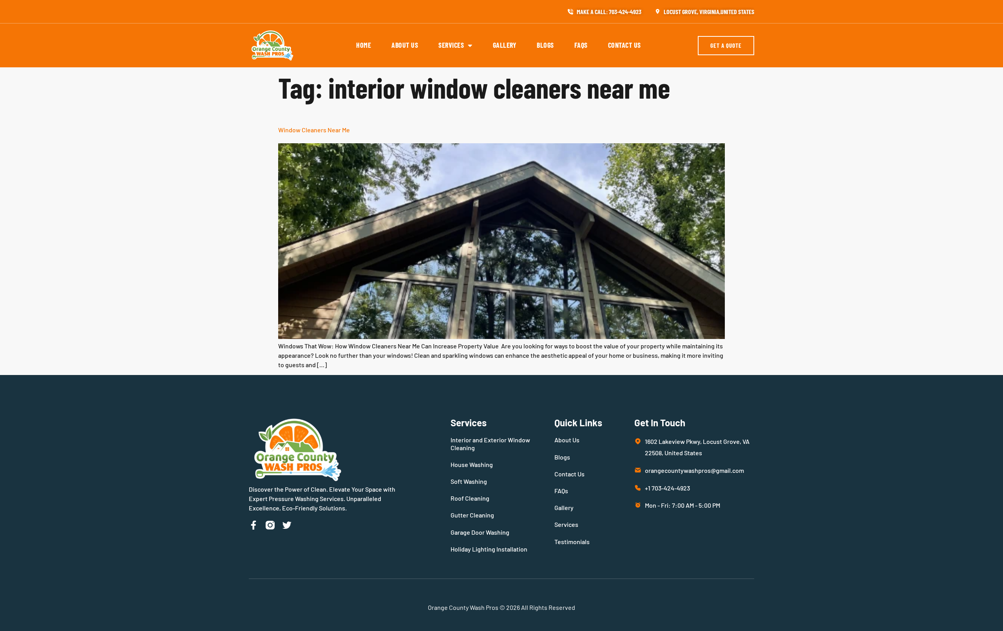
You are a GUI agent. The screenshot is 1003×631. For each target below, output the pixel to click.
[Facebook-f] (253, 525)
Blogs (545, 45)
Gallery (505, 45)
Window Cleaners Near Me (314, 129)
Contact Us (624, 45)
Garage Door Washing (480, 532)
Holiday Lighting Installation (489, 549)
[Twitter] (286, 525)
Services (451, 45)
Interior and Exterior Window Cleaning (490, 443)
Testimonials (572, 541)
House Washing (472, 464)
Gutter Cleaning (472, 515)
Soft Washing (469, 481)
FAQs (581, 45)
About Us (404, 45)
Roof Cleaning (470, 498)
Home (363, 45)
